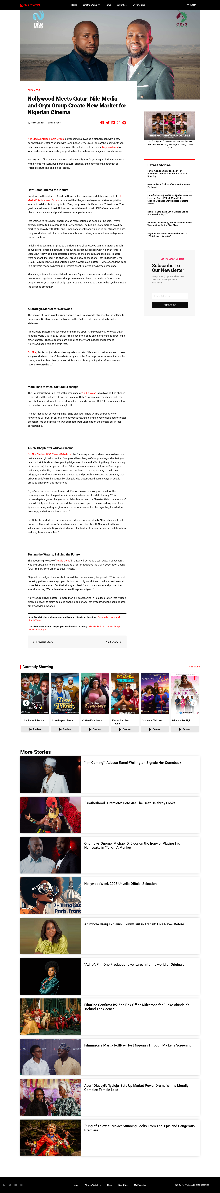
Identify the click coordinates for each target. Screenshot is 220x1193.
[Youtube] (15, 1185)
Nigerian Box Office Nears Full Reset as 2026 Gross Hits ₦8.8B (167, 235)
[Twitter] (9, 1185)
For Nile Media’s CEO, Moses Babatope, (50, 454)
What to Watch (90, 5)
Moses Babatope (37, 629)
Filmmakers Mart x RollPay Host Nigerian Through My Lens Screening (138, 1045)
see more (194, 666)
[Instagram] (21, 1185)
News (108, 5)
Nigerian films (110, 147)
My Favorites (139, 5)
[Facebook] (4, 1185)
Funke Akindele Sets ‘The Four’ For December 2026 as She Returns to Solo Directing (167, 174)
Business (34, 90)
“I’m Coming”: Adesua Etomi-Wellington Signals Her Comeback (132, 763)
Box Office (122, 5)
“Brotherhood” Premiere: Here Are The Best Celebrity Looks (129, 803)
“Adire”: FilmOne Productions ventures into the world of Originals (134, 965)
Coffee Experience (92, 720)
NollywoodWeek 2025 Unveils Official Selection (120, 884)
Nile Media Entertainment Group (46, 138)
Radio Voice (35, 620)
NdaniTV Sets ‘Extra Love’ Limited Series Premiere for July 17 (167, 213)
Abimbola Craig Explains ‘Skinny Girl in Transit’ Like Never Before (134, 924)
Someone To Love (152, 720)
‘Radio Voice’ (89, 392)
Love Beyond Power (63, 720)
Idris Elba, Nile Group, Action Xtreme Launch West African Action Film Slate (169, 224)
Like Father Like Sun (33, 720)
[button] (102, 122)
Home (74, 5)
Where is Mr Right (181, 720)
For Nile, (32, 352)
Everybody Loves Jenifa (109, 617)
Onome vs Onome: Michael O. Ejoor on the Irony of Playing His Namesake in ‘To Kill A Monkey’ (132, 845)
